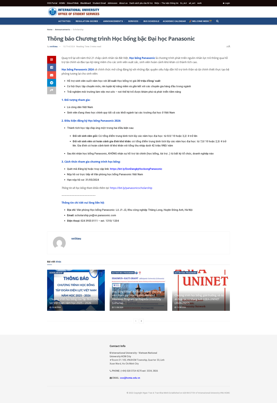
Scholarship (78, 29)
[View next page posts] (141, 321)
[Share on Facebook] (51, 67)
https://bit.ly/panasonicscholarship (131, 188)
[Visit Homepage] (73, 11)
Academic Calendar (174, 21)
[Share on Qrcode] (51, 60)
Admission (112, 3)
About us (123, 3)
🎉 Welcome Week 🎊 (200, 21)
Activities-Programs (123, 273)
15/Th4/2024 (69, 46)
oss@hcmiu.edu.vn (130, 378)
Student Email (99, 3)
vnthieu (54, 46)
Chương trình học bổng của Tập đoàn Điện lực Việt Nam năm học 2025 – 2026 (74, 301)
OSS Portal (52, 3)
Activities (64, 21)
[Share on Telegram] (51, 83)
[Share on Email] (51, 75)
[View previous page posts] (135, 321)
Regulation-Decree (87, 21)
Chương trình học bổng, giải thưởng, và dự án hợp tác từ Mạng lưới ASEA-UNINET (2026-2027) (199, 299)
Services (133, 21)
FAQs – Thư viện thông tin (166, 3)
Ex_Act (183, 3)
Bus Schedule (151, 21)
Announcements (113, 21)
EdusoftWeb (73, 3)
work (199, 3)
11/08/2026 (118, 307)
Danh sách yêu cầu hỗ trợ (141, 3)
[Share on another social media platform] (51, 90)
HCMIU (62, 3)
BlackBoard (85, 3)
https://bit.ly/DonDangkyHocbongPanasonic (136, 168)
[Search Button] (217, 21)
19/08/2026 (56, 307)
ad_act (192, 3)
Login (227, 3)
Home (49, 29)
